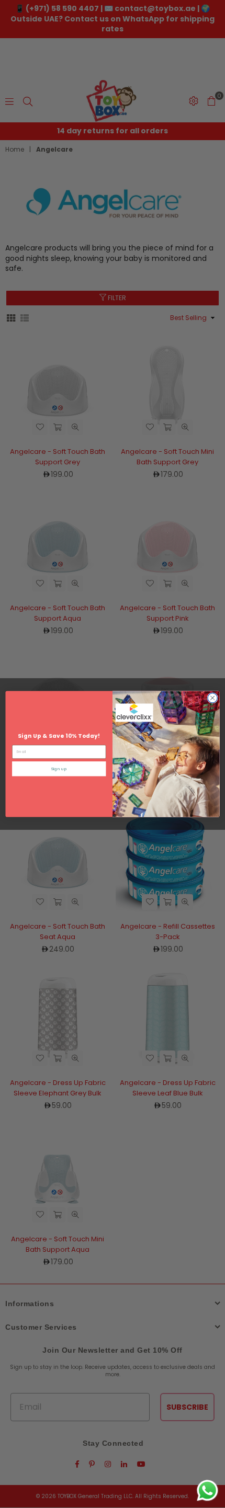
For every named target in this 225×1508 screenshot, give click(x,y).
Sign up (59, 768)
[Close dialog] (212, 698)
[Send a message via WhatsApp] (207, 1490)
